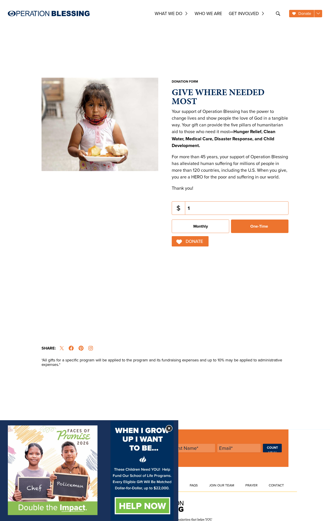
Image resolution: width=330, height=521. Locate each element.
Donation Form (185, 81)
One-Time (259, 226)
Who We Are (208, 13)
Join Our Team (221, 485)
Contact (276, 485)
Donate (194, 241)
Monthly (200, 226)
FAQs (194, 485)
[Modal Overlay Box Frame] (89, 470)
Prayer (251, 485)
